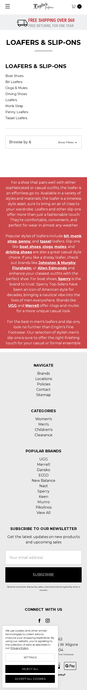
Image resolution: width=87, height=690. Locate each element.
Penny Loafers (16, 112)
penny (25, 241)
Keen (43, 497)
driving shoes (19, 252)
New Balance (43, 480)
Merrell (32, 305)
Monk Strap (14, 106)
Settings (30, 657)
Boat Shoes (14, 76)
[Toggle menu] (6, 6)
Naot (43, 486)
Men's (43, 424)
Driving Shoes (16, 94)
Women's (43, 419)
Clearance (43, 435)
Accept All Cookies (30, 678)
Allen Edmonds (52, 268)
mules (60, 247)
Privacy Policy (19, 648)
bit (66, 236)
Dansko (43, 470)
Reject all (30, 669)
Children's (43, 430)
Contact (43, 389)
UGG (12, 305)
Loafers (11, 100)
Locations (43, 379)
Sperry (64, 279)
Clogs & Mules (16, 88)
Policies (43, 384)
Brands (43, 373)
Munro (43, 502)
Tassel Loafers (16, 118)
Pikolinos (44, 507)
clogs (47, 247)
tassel (45, 241)
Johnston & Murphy (57, 263)
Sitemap (43, 395)
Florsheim (21, 268)
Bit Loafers (13, 82)
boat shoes (30, 247)
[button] (43, 142)
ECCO (44, 475)
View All (44, 513)
